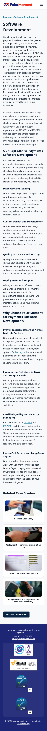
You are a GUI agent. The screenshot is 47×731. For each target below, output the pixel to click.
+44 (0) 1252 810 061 (23, 636)
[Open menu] (41, 4)
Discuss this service (16, 614)
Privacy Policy (36, 721)
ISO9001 (28, 422)
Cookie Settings (23, 723)
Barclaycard (21, 352)
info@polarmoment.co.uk (23, 638)
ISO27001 (8, 426)
